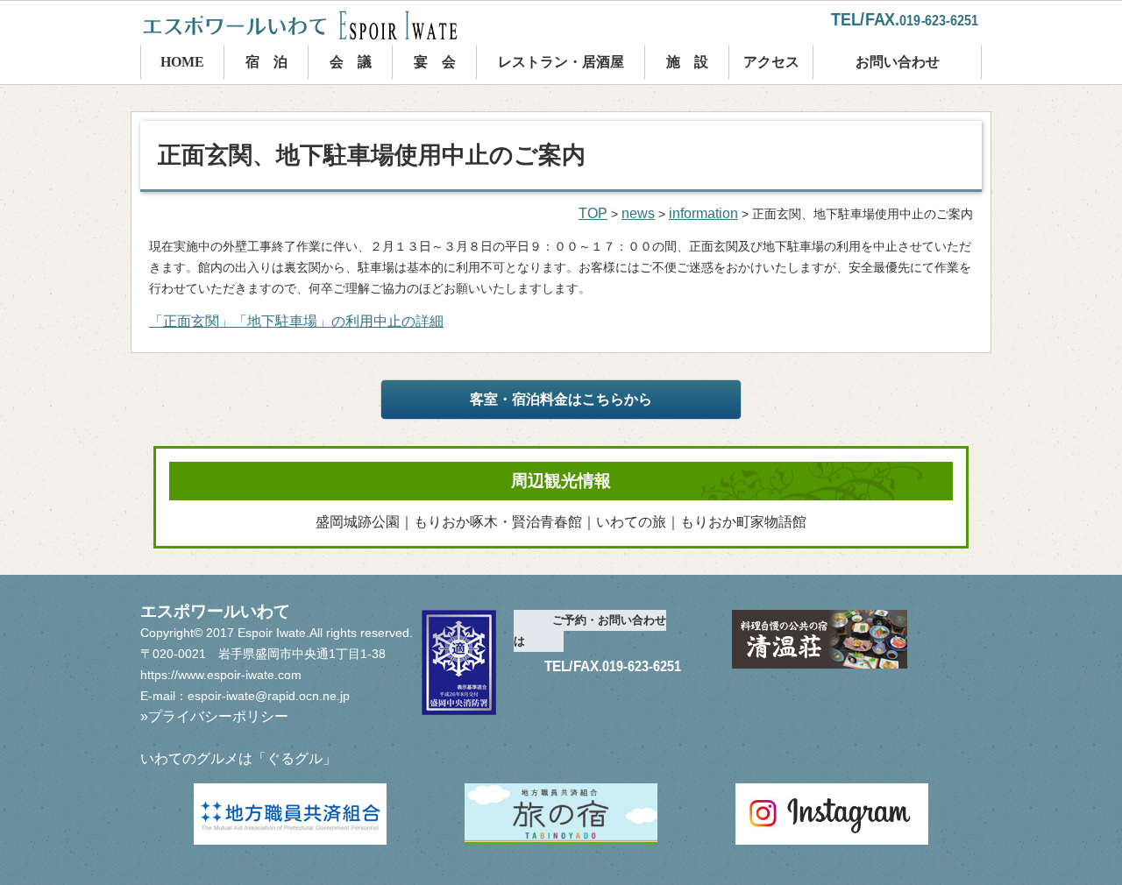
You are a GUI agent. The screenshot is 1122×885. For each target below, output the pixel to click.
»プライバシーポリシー (214, 716)
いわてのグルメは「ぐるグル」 (238, 758)
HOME (182, 61)
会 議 (351, 61)
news (638, 213)
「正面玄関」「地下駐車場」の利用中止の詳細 (296, 321)
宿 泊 (266, 61)
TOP (593, 213)
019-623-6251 (938, 20)
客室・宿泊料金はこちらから (561, 399)
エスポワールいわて (315, 25)
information (703, 213)
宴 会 (435, 61)
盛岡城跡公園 (358, 521)
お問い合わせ (898, 61)
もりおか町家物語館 (743, 521)
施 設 (687, 61)
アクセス (771, 61)
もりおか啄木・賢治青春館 (498, 521)
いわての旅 (631, 521)
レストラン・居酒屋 (561, 61)
